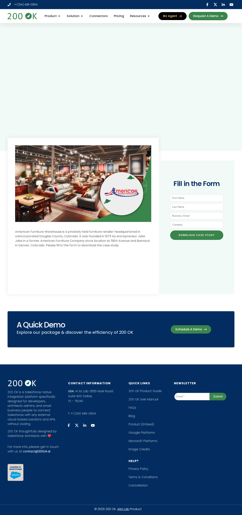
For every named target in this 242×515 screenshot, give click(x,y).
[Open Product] (59, 16)
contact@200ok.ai (36, 451)
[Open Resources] (148, 16)
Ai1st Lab (123, 509)
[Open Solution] (81, 16)
